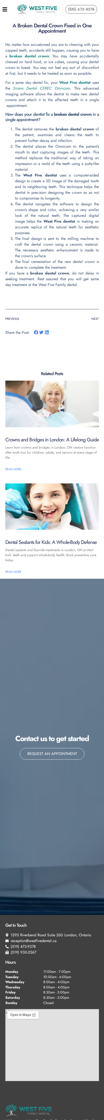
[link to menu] (9, 9)
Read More (13, 469)
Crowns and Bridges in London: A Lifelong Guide (52, 439)
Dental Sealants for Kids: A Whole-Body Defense (51, 542)
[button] (36, 332)
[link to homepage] (37, 9)
